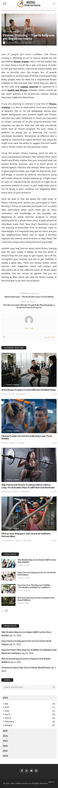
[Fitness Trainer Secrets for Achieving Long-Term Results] (29, 416)
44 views (21, 394)
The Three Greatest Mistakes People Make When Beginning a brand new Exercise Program (29, 306)
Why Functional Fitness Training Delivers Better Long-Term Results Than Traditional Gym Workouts (28, 486)
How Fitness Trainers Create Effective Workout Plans (28, 390)
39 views (20, 443)
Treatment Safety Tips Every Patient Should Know (25, 667)
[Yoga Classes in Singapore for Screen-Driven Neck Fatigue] (8, 576)
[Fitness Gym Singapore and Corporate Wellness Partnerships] (29, 514)
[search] (54, 3)
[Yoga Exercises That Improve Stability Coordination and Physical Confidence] (8, 588)
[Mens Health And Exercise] (29, 3)
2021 (5, 750)
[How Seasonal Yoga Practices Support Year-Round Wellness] (8, 601)
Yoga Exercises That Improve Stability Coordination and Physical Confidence (34, 586)
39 (56, 443)
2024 (5, 736)
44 (56, 394)
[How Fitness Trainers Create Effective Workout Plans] (29, 370)
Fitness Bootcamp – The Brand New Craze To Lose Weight (29, 297)
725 (55, 540)
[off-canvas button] (4, 3)
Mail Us (51, 782)
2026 (5, 697)
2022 (5, 746)
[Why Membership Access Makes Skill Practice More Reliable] (8, 563)
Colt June (10, 42)
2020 (5, 756)
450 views (26, 491)
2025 (5, 731)
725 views (28, 540)
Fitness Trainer (12, 31)
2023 (5, 741)
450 (55, 491)
